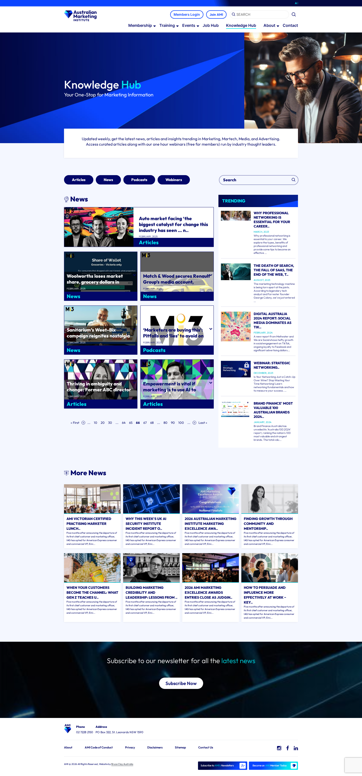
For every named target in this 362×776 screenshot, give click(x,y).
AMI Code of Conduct (99, 747)
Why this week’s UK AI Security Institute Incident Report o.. (146, 524)
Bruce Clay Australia (122, 764)
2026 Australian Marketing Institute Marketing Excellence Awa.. (210, 524)
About (269, 25)
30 (110, 423)
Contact (290, 25)
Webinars (173, 179)
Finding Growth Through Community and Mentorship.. (268, 524)
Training (167, 25)
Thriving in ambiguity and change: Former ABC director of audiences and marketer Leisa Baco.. (99, 392)
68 (152, 423)
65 (130, 423)
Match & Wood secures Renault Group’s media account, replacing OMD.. (176, 282)
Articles (78, 179)
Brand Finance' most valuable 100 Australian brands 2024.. (273, 410)
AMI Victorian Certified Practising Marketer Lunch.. (88, 524)
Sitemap (180, 747)
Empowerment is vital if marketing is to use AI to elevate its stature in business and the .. (175, 392)
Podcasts (139, 179)
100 (181, 423)
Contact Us (205, 747)
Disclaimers (155, 747)
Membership (140, 25)
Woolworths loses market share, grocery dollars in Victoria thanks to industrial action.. (97, 285)
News (108, 179)
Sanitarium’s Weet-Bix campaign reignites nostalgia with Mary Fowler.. (98, 336)
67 (145, 423)
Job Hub (211, 25)
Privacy (130, 747)
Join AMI (216, 14)
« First (75, 423)
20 (103, 423)
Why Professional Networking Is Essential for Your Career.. (272, 219)
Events (188, 25)
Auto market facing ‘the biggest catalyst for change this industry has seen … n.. (173, 224)
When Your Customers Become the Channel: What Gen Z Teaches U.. (92, 592)
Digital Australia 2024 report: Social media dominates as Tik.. (272, 320)
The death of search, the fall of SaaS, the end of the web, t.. (274, 270)
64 (124, 423)
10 (95, 423)
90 (173, 423)
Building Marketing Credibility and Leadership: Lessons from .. (151, 592)
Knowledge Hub (241, 25)
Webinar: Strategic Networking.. (272, 365)
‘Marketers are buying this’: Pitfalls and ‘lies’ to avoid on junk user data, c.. (173, 336)
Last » (202, 423)
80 (165, 423)
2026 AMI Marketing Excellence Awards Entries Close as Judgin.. (208, 592)
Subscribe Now (181, 683)
